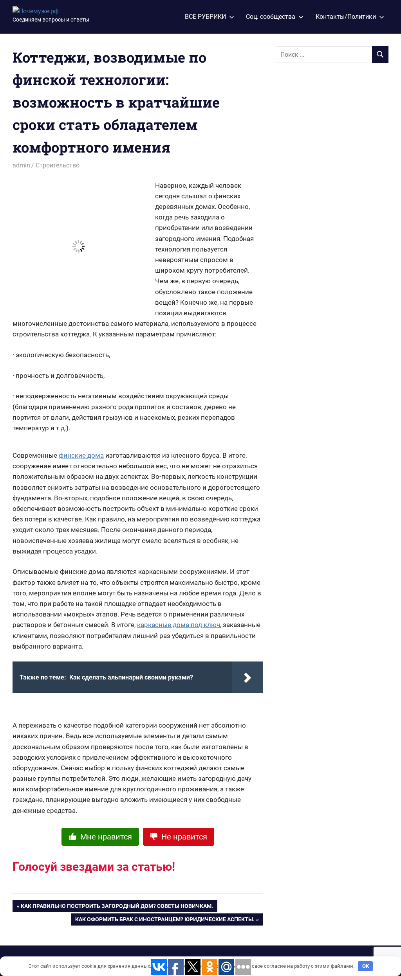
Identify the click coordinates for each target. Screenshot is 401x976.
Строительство (57, 165)
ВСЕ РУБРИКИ (205, 16)
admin (21, 165)
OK (365, 966)
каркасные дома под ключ (178, 625)
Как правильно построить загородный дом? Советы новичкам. (117, 907)
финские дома (81, 455)
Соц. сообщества (270, 16)
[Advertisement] (334, 196)
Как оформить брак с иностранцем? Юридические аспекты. (165, 921)
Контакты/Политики (346, 16)
